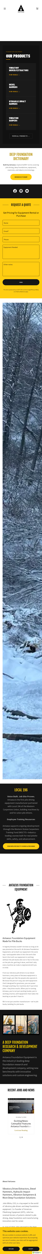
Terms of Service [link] (20, 291)
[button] (5, 8)
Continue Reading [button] (21, 1130)
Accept (31, 1249)
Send (21, 282)
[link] (21, 9)
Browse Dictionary (21, 177)
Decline (11, 1249)
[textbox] (21, 223)
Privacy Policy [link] (35, 290)
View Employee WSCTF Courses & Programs (21, 846)
